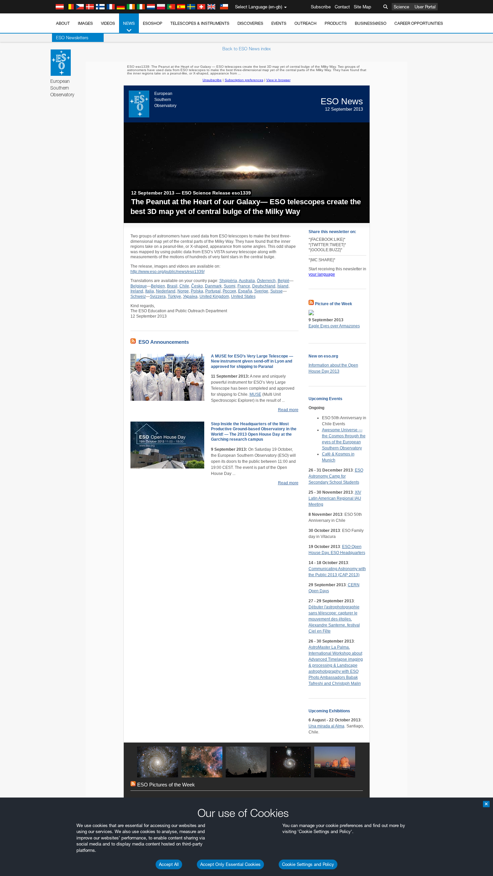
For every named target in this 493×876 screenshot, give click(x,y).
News (129, 23)
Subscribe (321, 6)
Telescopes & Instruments (199, 23)
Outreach (305, 23)
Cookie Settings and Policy (308, 864)
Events (278, 23)
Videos (108, 23)
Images (85, 23)
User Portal (425, 6)
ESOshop (152, 23)
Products (336, 23)
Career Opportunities (418, 23)
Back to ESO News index (246, 48)
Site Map (362, 6)
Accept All (169, 864)
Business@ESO (370, 23)
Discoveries (250, 23)
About (63, 23)
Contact (342, 6)
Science (401, 6)
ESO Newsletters (72, 37)
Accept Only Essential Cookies (230, 864)
